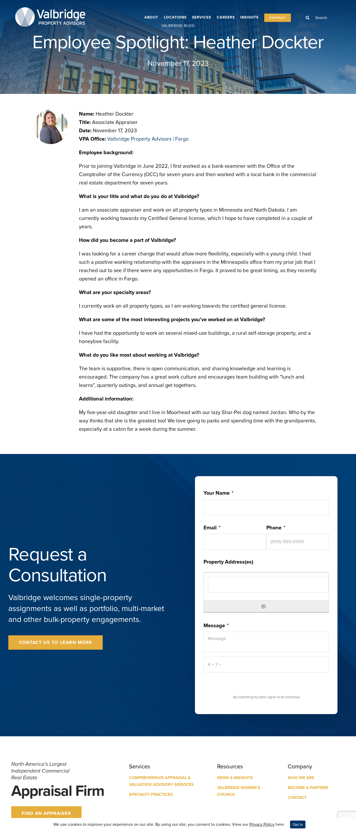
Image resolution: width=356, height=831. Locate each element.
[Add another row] (263, 605)
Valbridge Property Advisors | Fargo (147, 139)
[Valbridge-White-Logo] (50, 7)
